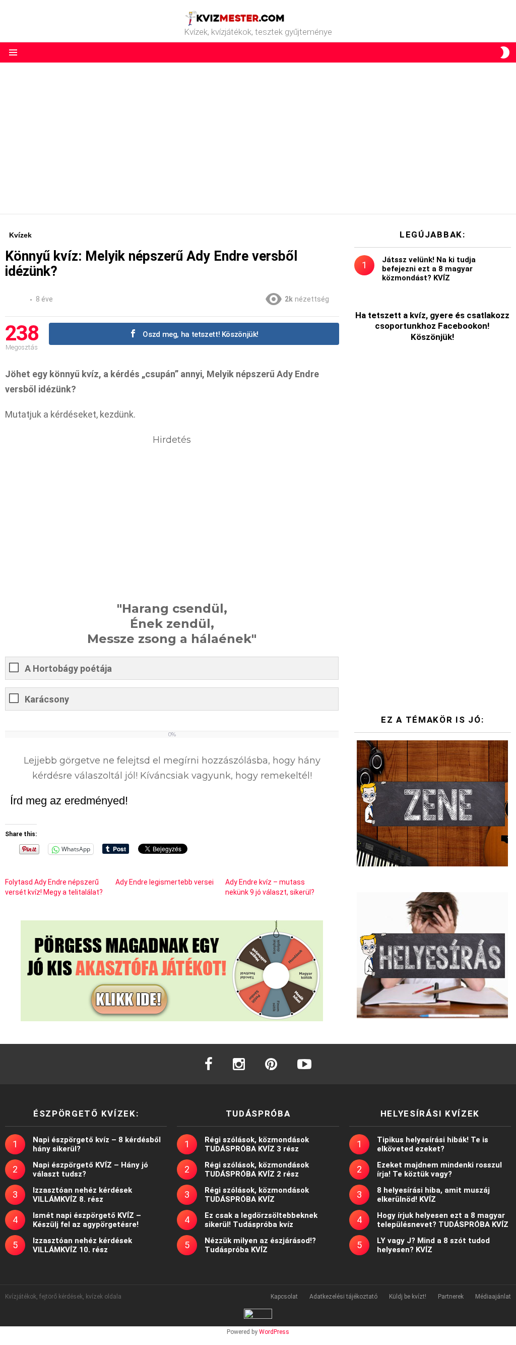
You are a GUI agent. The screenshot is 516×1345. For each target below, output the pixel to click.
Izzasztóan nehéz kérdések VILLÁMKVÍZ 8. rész (82, 1195)
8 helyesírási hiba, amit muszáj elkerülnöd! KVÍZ (433, 1195)
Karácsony (47, 699)
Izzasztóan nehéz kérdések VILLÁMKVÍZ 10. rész (82, 1245)
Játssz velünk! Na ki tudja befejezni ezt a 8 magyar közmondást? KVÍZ (429, 268)
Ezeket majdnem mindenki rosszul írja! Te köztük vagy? (439, 1169)
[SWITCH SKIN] (505, 52)
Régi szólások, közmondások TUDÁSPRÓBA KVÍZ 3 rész (257, 1144)
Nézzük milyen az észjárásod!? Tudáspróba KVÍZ (260, 1245)
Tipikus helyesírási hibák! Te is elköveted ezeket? (432, 1144)
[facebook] (209, 1064)
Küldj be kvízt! (407, 1296)
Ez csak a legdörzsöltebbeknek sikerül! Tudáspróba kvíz (261, 1220)
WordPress (274, 1331)
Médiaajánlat (493, 1296)
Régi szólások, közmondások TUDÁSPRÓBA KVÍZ (257, 1195)
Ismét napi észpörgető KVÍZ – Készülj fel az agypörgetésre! (87, 1220)
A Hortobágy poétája (68, 668)
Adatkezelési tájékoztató (343, 1296)
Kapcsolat (284, 1296)
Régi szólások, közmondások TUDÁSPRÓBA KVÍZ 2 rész (257, 1169)
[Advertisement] (258, 138)
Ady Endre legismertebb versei (164, 882)
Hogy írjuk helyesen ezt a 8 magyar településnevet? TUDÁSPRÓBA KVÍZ (442, 1220)
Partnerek (451, 1296)
